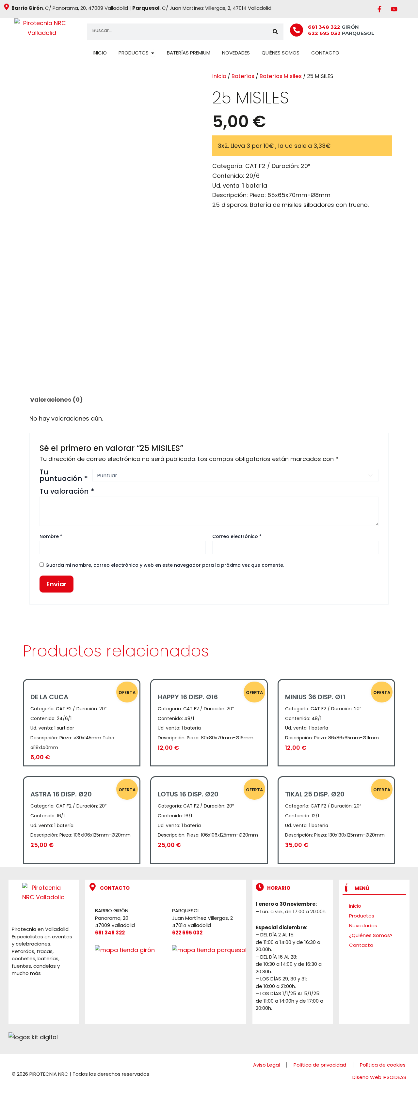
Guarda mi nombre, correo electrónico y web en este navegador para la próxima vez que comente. (164, 565)
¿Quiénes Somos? (371, 935)
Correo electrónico (237, 536)
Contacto (361, 945)
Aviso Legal (266, 1064)
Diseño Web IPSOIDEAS (379, 1077)
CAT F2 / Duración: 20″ (277, 166)
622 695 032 (325, 33)
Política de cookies (383, 1064)
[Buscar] (275, 31)
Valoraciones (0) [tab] (56, 399)
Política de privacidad (320, 1064)
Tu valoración (67, 491)
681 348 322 (324, 27)
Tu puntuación (64, 475)
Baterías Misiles (281, 76)
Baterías (243, 76)
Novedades (363, 925)
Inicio (219, 76)
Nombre (51, 536)
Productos (361, 915)
